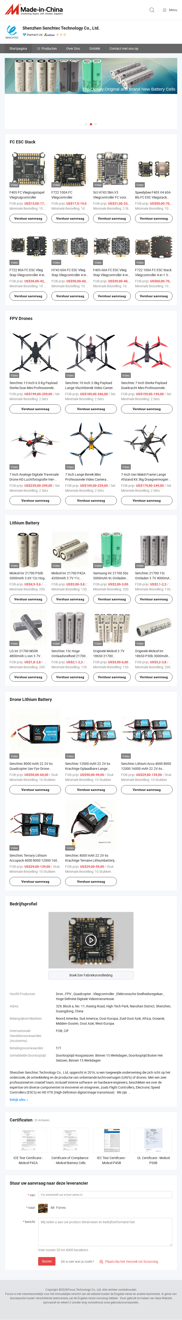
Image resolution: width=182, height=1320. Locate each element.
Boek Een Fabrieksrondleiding (91, 975)
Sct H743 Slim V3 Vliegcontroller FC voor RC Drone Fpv (109, 197)
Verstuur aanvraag (28, 218)
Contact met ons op (123, 48)
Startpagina (18, 48)
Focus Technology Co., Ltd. (85, 1289)
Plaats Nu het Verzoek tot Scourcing (129, 1261)
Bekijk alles (18, 1099)
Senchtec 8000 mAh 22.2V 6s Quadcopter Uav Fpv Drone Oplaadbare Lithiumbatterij (31, 768)
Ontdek (94, 48)
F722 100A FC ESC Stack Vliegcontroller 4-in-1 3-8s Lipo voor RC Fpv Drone (153, 275)
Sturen (47, 1261)
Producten (49, 48)
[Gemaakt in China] (34, 9)
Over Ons (73, 48)
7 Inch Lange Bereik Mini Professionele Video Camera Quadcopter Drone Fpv (85, 479)
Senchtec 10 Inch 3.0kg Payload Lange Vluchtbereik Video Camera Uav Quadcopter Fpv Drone (90, 388)
